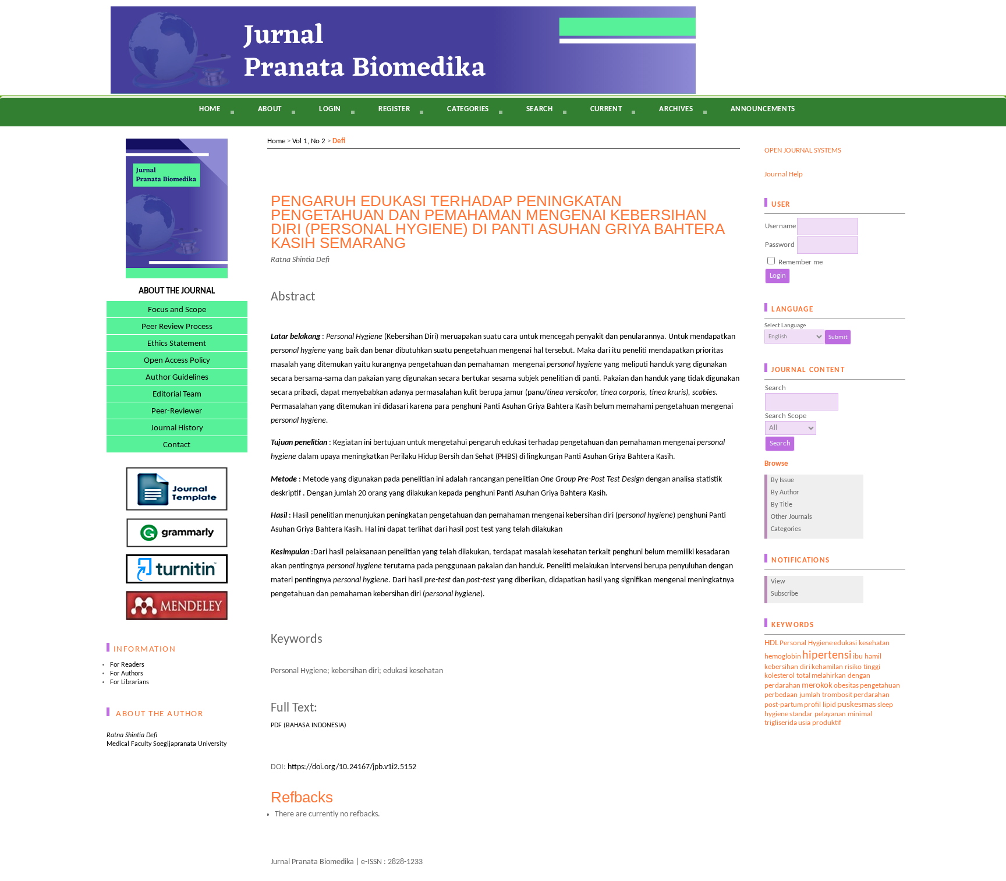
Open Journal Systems (802, 150)
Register (394, 109)
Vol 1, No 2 (308, 141)
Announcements (763, 109)
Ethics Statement (176, 343)
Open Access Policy (177, 360)
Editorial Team (177, 394)
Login (330, 109)
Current (606, 109)
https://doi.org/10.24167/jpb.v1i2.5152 (352, 767)
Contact (176, 445)
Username (780, 226)
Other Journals (791, 517)
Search (539, 109)
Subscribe (784, 593)
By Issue (782, 480)
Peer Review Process (176, 327)
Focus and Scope (177, 310)
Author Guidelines (177, 377)
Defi (338, 141)
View (778, 581)
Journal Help (783, 174)
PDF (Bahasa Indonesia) (308, 725)
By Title (781, 504)
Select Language (785, 326)
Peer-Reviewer (176, 411)
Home (210, 109)
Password (780, 245)
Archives (676, 109)
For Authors (126, 673)
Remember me (800, 262)
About (270, 109)
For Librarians (129, 682)
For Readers (127, 664)
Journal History (177, 428)
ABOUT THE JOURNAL (177, 291)
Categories (786, 529)
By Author (785, 492)
